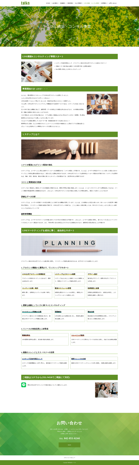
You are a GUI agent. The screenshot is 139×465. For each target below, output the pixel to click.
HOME (48, 3)
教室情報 (70, 3)
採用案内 (103, 3)
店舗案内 (62, 3)
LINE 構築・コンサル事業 (91, 3)
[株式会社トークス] (25, 3)
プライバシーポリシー (69, 457)
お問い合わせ (113, 3)
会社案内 (55, 3)
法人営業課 (78, 3)
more (69, 445)
